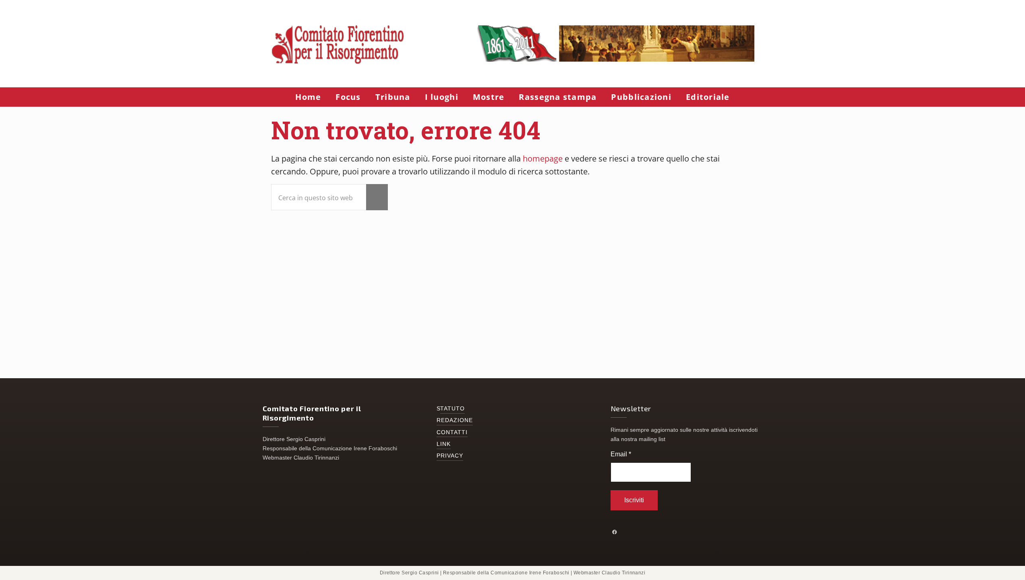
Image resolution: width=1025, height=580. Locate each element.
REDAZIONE (455, 420)
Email (621, 454)
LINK (444, 444)
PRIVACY (450, 456)
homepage (543, 158)
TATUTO (452, 409)
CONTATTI (452, 432)
